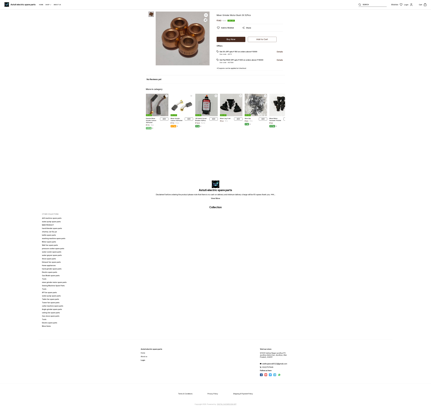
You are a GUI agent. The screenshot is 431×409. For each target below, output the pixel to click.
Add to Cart (262, 39)
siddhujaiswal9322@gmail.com (274, 364)
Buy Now (231, 39)
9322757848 (267, 367)
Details (280, 52)
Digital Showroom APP (226, 404)
